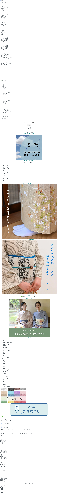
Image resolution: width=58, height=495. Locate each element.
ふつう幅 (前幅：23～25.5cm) (6, 54)
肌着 (5, 373)
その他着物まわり (7, 386)
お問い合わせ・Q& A (4, 452)
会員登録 (29, 127)
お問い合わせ (3, 485)
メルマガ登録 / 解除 (3, 481)
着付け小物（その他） (4, 458)
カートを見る (4, 76)
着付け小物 (3, 31)
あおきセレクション (29, 162)
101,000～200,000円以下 (5, 40)
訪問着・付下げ (4, 10)
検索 (33, 122)
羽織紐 (5, 384)
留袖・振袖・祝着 (7, 342)
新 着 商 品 (29, 181)
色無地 (3, 21)
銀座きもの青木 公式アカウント (6, 68)
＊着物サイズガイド (6, 104)
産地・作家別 (3, 66)
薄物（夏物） (6, 357)
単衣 (4, 355)
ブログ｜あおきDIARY (4, 478)
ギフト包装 (6, 370)
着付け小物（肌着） (3, 457)
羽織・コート (4, 13)
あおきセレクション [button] (3, 6)
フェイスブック (3, 479)
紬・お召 (5, 165)
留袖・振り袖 (6, 167)
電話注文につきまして (4, 450)
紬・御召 (3, 8)
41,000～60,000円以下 (5, 38)
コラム (3, 72)
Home (3, 119)
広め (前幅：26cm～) (5, 55)
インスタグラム (3, 477)
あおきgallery (5, 84)
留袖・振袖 (3, 9)
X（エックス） (3, 480)
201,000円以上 (4, 41)
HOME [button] (2, 1)
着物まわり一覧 (7, 378)
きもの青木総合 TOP (5, 2)
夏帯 (4, 363)
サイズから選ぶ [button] (4, 103)
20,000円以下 (5, 89)
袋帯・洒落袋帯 (4, 16)
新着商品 (3, 85)
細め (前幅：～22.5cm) (5, 53)
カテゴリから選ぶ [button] (3, 17)
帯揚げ (3, 29)
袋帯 (4, 180)
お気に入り (2, 5)
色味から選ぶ (3, 34)
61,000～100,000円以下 (5, 39)
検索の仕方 (29, 128)
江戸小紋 (3, 22)
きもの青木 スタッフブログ (6, 420)
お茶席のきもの (3, 466)
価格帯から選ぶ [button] (4, 87)
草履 (4, 379)
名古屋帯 (3, 15)
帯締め (5, 366)
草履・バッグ (3, 462)
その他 (6, 374)
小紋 (2, 23)
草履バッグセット (7, 383)
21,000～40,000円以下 (5, 37)
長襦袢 (3, 30)
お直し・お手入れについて (4, 451)
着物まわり (3, 32)
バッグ (5, 381)
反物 (2, 33)
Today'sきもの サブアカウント (6, 69)
